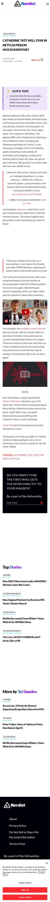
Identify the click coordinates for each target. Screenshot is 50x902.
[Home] (14, 807)
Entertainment (12, 593)
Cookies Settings (24, 883)
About (13, 819)
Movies (7, 718)
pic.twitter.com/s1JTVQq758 (26, 194)
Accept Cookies (25, 897)
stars (12, 401)
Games (7, 575)
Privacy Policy (17, 825)
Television (9, 33)
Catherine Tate (23, 455)
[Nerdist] (24, 4)
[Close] (47, 863)
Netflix (14, 458)
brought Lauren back (32, 328)
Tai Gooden (10, 58)
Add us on (35, 60)
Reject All (25, 890)
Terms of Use (17, 843)
